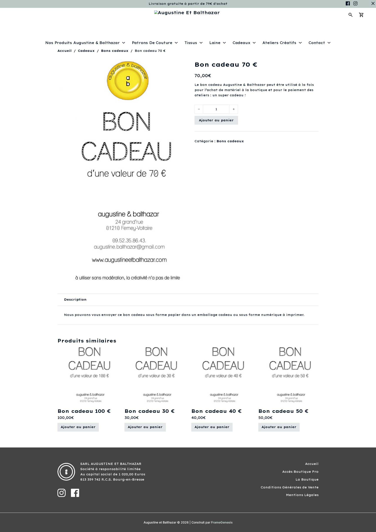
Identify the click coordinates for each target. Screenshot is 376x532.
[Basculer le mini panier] (361, 14)
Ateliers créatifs (279, 43)
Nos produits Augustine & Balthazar (82, 43)
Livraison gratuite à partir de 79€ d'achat (188, 4)
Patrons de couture (152, 43)
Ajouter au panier (216, 120)
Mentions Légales (302, 495)
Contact (317, 43)
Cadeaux (241, 43)
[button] (182, 66)
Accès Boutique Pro (300, 472)
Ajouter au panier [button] (78, 427)
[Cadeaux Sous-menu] (254, 42)
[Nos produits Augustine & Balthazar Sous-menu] (123, 42)
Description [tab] (75, 300)
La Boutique (307, 479)
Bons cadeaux (114, 51)
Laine (214, 43)
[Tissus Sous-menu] (201, 42)
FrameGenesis (222, 522)
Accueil (64, 51)
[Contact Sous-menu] (329, 42)
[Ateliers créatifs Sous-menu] (300, 42)
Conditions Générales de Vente (290, 487)
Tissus (191, 43)
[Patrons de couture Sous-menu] (176, 42)
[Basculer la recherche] (350, 14)
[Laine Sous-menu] (224, 42)
